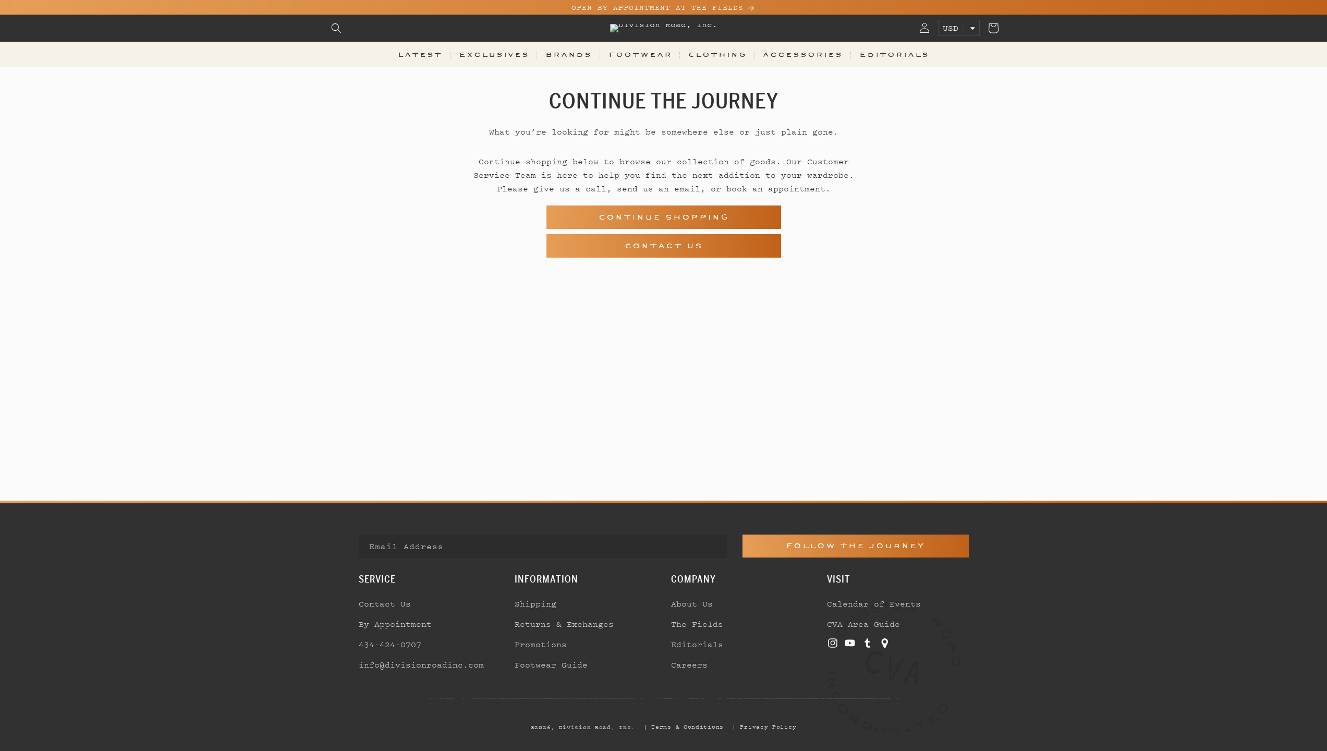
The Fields (697, 623)
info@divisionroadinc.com (421, 664)
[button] (336, 28)
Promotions (541, 644)
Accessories (803, 54)
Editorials (894, 54)
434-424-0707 (390, 644)
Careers (689, 664)
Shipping (535, 603)
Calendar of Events (874, 603)
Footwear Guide (551, 664)
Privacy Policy (768, 726)
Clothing (717, 54)
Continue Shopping (664, 217)
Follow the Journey (855, 546)
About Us (692, 603)
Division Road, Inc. (597, 727)
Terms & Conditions (687, 726)
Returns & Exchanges (564, 623)
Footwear (640, 54)
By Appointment (395, 623)
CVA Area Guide (863, 623)
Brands (568, 54)
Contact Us (664, 246)
